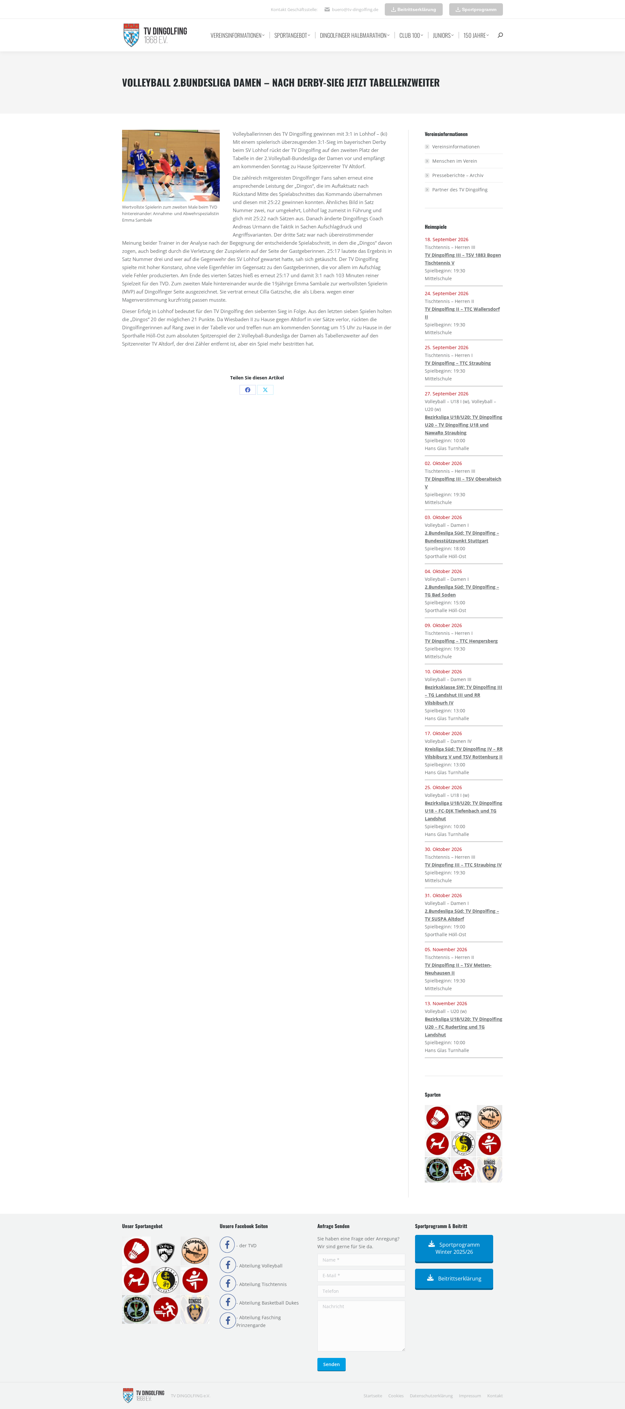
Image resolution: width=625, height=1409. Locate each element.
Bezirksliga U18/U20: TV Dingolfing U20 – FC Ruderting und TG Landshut (463, 1027)
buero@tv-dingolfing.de (355, 9)
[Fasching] (490, 1118)
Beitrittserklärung (459, 1278)
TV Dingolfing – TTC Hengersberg (461, 641)
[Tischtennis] (464, 1170)
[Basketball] (464, 1118)
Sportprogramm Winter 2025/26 (458, 1248)
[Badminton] (438, 1118)
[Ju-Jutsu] (464, 1144)
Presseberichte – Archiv (457, 175)
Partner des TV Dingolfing (460, 189)
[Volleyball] (490, 1170)
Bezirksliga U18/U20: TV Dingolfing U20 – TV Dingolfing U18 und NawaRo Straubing (463, 425)
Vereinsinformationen (456, 147)
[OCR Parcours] (438, 1170)
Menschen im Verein (454, 161)
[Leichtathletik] (490, 1144)
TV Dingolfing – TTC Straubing (458, 363)
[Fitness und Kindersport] (438, 1144)
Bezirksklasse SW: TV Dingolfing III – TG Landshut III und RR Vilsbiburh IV (463, 695)
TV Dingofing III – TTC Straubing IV (463, 865)
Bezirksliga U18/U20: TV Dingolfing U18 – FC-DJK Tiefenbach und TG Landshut (463, 811)
